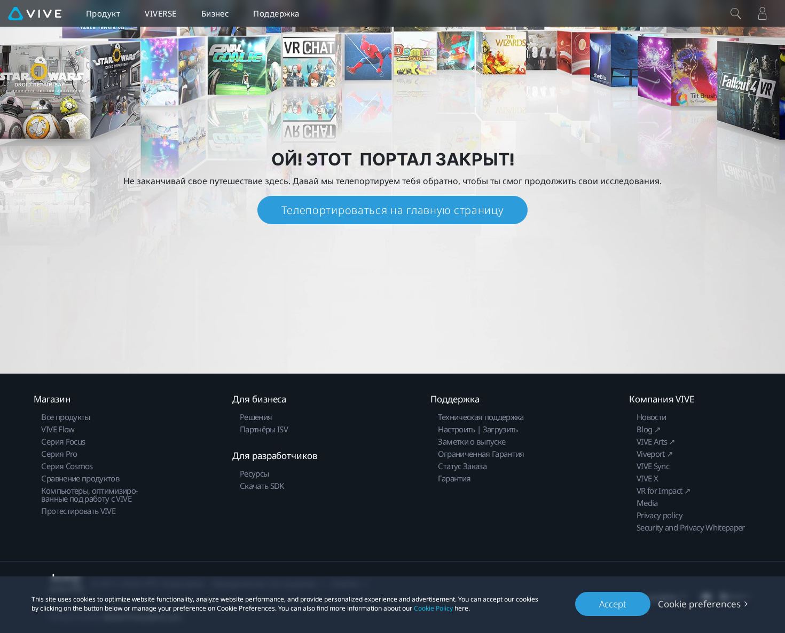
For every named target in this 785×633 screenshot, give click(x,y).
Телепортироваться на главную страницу (392, 210)
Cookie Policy (433, 608)
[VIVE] (34, 13)
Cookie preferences (699, 604)
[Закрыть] (736, 13)
